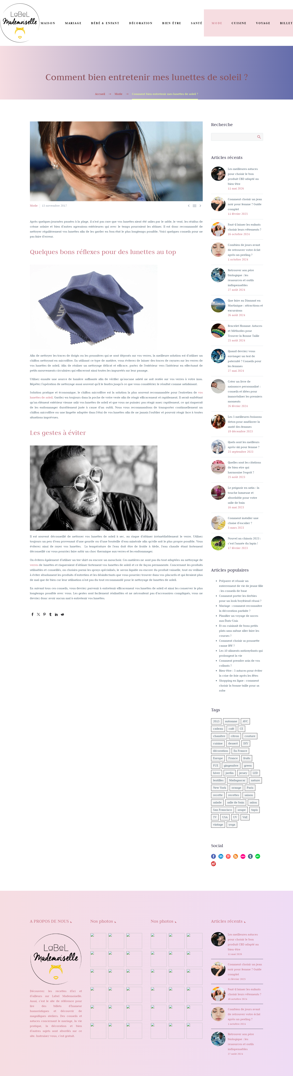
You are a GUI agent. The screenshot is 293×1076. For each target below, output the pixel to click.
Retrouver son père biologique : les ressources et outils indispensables (241, 277)
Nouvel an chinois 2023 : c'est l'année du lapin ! (244, 541)
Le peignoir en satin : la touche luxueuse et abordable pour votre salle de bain (243, 495)
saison (249, 795)
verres (34, 565)
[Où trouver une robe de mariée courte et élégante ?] (134, 941)
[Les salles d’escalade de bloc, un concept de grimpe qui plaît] (98, 977)
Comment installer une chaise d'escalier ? (243, 520)
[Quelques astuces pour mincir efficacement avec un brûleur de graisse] (98, 1013)
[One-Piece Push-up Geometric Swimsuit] (177, 995)
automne (231, 721)
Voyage (263, 23)
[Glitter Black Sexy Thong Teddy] (195, 1013)
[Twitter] (38, 614)
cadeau (218, 728)
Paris (250, 787)
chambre (219, 736)
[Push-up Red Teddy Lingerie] (195, 977)
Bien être (171, 23)
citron (235, 736)
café (231, 728)
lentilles (218, 780)
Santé (197, 23)
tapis (254, 810)
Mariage (73, 23)
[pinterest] (228, 857)
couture (250, 736)
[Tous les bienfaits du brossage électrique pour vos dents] (134, 995)
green (248, 765)
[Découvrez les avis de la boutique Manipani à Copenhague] (116, 977)
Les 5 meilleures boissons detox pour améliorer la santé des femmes (245, 422)
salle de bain (235, 802)
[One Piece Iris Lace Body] (195, 995)
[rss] (235, 857)
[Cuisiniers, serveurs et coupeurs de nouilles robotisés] (134, 1031)
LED (255, 773)
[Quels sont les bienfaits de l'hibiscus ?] (98, 941)
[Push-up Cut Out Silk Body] (159, 995)
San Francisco (222, 810)
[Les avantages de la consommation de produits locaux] (98, 995)
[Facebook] (32, 614)
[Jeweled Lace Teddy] (177, 1013)
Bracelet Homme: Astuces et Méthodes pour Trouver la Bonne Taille (245, 331)
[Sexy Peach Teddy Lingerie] (177, 977)
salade (217, 802)
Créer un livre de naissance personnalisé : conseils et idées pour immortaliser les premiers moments (245, 391)
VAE (245, 817)
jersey (243, 773)
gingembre (231, 765)
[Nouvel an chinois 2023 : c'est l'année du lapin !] (134, 959)
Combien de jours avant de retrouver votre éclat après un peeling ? (244, 250)
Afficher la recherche (259, 137)
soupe (242, 810)
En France (240, 751)
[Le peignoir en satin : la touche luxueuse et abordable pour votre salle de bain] (98, 959)
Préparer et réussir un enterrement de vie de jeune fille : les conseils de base (241, 586)
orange (236, 787)
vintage (218, 824)
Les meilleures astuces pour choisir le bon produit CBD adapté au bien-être (243, 176)
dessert (233, 743)
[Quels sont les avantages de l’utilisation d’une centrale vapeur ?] (116, 1031)
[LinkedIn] (56, 614)
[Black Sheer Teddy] (159, 1031)
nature (255, 780)
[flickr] (243, 857)
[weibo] (213, 865)
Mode (217, 23)
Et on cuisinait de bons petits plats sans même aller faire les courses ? (239, 631)
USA (225, 817)
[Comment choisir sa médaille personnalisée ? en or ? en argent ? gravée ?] (116, 995)
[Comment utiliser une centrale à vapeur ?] (116, 1013)
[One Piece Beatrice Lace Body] (159, 1013)
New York (219, 787)
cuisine (218, 743)
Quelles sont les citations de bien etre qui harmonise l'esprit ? (244, 467)
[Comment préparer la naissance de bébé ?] (98, 1031)
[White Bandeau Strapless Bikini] (195, 959)
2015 (216, 721)
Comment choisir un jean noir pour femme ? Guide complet (245, 204)
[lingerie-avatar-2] (159, 941)
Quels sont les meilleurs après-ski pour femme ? (243, 444)
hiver (216, 773)
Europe (218, 758)
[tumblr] (250, 857)
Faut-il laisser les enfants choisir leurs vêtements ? (244, 227)
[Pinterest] (44, 614)
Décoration (141, 23)
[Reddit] (62, 614)
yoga (232, 824)
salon (253, 802)
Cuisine (239, 23)
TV (215, 817)
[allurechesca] (159, 959)
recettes (233, 795)
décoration (220, 751)
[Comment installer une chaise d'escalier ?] (116, 959)
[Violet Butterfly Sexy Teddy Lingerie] (159, 977)
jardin (230, 773)
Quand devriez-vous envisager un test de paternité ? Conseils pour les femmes (244, 358)
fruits (246, 758)
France (233, 758)
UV (235, 817)
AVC (245, 721)
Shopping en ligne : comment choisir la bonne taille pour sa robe (239, 685)
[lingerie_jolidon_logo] (195, 1031)
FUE (215, 765)
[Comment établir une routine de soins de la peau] (134, 977)
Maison (48, 23)
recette (218, 795)
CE (241, 728)
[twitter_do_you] (177, 1031)
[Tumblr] (50, 614)
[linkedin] (220, 857)
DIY (245, 743)
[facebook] (213, 857)
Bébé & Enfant (105, 23)
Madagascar (237, 780)
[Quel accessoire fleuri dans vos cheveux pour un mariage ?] (134, 1013)
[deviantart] (257, 857)
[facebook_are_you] (195, 941)
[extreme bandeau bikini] (177, 941)
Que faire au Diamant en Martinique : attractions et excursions (245, 305)
